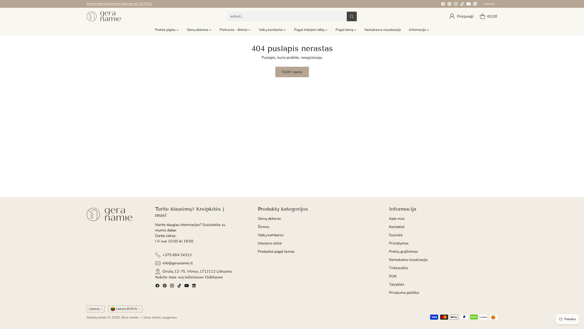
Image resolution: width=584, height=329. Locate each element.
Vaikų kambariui (271, 235)
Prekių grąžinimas (403, 251)
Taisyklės (396, 284)
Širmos (263, 226)
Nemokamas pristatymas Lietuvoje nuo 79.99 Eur (119, 4)
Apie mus (397, 218)
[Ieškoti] (352, 16)
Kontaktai (396, 226)
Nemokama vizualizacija (408, 259)
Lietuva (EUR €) (126, 309)
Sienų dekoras (269, 218)
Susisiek (396, 235)
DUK (393, 276)
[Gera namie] (104, 16)
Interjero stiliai (270, 243)
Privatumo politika (404, 292)
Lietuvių (489, 4)
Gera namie (129, 317)
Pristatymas (399, 243)
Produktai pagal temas (276, 251)
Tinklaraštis (398, 268)
